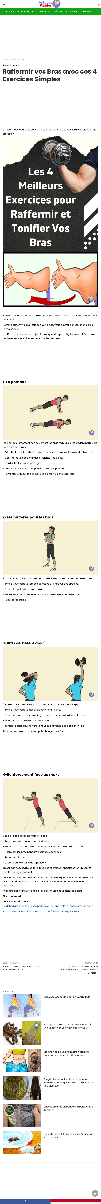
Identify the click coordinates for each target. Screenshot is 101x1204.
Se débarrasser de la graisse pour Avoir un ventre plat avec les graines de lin (48, 906)
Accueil (10, 11)
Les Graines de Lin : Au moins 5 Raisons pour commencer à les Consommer (67, 1053)
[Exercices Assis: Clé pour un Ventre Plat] (22, 1005)
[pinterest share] (75, 1200)
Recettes (45, 11)
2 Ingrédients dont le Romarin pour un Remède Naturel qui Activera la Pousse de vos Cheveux (68, 1082)
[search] (99, 5)
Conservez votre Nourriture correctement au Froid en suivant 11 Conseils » (79, 969)
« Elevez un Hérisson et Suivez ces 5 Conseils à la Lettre (21, 968)
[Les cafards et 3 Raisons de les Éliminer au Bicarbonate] (22, 1142)
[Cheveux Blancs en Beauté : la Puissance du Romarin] (22, 1115)
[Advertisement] (50, 35)
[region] (50, 104)
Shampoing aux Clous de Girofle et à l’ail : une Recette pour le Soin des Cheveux (68, 1026)
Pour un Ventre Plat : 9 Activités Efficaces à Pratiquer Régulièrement (42, 911)
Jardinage (87, 11)
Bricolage (71, 11)
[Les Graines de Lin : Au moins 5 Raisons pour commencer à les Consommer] (22, 1060)
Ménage (58, 11)
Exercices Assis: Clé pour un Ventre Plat (67, 997)
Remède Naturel (27, 11)
